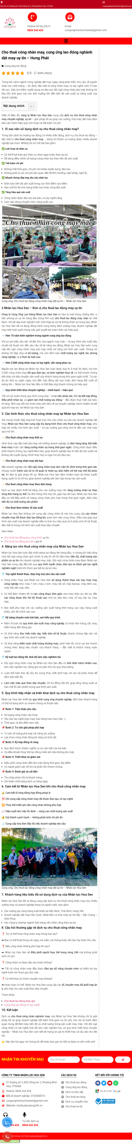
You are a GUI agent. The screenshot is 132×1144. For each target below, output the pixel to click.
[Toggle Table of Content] (29, 106)
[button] (66, 41)
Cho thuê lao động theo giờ (19, 1001)
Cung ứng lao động (15, 65)
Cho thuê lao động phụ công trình (23, 537)
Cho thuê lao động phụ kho (19, 541)
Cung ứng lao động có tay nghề (22, 1004)
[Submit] (122, 1059)
